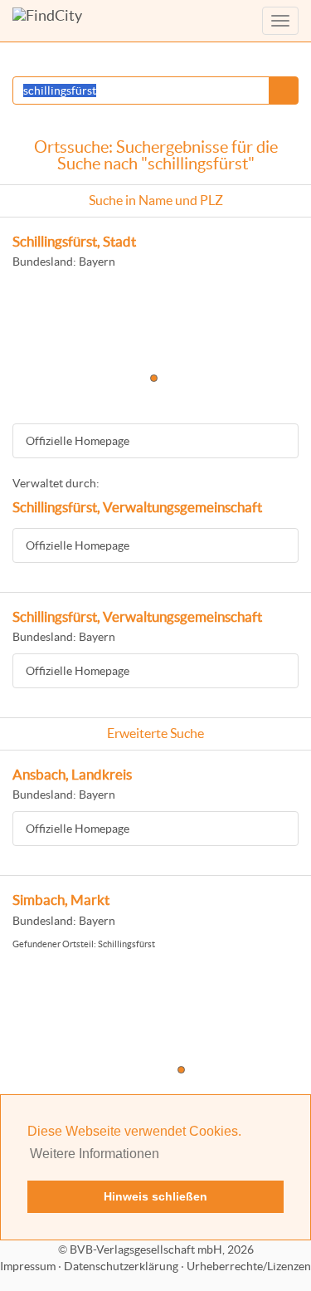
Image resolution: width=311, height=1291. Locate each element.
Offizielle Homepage (77, 440)
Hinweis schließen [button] (155, 1196)
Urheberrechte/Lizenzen (249, 1266)
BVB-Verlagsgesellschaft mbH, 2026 (162, 1249)
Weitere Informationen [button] (94, 1154)
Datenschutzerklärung (121, 1266)
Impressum (28, 1266)
